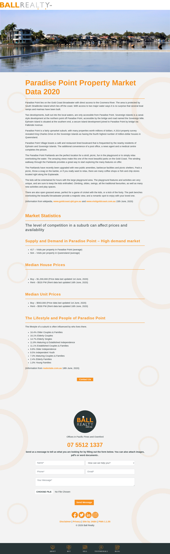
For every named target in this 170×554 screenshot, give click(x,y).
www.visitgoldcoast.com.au (101, 201)
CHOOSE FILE (44, 492)
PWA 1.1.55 (104, 521)
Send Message (84, 502)
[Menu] (51, 5)
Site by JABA (90, 521)
